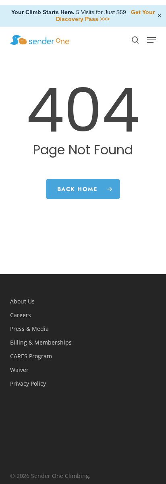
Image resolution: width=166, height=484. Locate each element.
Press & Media (29, 328)
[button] (151, 40)
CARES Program (31, 356)
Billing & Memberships (41, 342)
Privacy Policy (28, 383)
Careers (20, 315)
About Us (22, 301)
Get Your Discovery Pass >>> (105, 15)
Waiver (19, 370)
